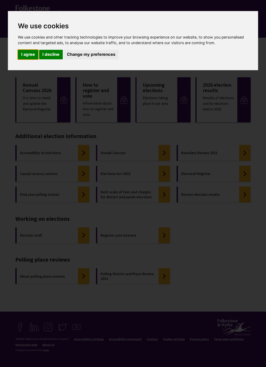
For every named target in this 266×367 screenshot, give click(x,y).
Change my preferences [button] (91, 54)
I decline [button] (50, 54)
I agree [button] (28, 54)
